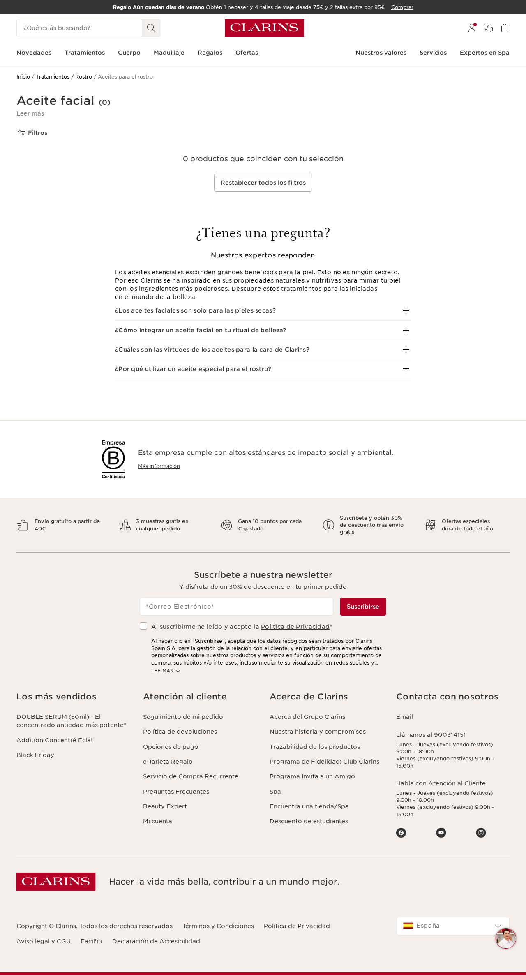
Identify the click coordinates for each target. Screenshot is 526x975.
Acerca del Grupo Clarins (307, 716)
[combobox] (453, 926)
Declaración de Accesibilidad (156, 941)
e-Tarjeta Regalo (168, 761)
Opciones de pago (170, 746)
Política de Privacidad (297, 926)
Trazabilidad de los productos (315, 746)
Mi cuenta (157, 821)
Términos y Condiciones (218, 926)
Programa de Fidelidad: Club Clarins (324, 761)
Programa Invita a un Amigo (312, 776)
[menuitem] (472, 28)
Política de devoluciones (180, 731)
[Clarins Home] (264, 28)
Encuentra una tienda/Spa (309, 806)
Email (404, 716)
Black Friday (35, 755)
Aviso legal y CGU (43, 941)
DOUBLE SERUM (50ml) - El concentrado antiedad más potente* (71, 720)
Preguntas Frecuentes (176, 791)
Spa (275, 791)
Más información (159, 466)
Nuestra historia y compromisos (318, 731)
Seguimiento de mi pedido (183, 716)
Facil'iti (91, 941)
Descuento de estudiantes (309, 821)
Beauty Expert (165, 806)
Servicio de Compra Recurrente (190, 776)
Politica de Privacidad (295, 626)
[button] (30, 113)
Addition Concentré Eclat (54, 740)
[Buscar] (151, 28)
